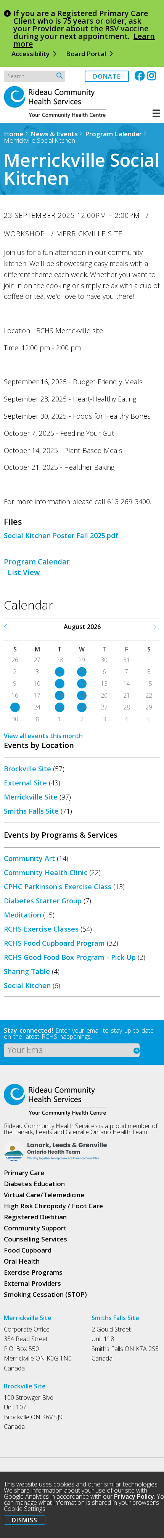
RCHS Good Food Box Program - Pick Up (70, 957)
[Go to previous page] (6, 626)
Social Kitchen (27, 985)
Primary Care (24, 1172)
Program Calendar (113, 133)
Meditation (22, 914)
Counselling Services (35, 1239)
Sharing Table (27, 971)
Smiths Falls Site (31, 811)
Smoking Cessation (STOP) (45, 1294)
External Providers (32, 1283)
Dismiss (24, 1520)
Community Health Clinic (45, 872)
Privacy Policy (134, 1496)
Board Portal (86, 53)
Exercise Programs (33, 1272)
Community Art (29, 858)
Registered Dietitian (35, 1216)
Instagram (152, 76)
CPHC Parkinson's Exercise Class (57, 886)
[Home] (59, 116)
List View (24, 572)
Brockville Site (27, 768)
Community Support (35, 1228)
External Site (25, 782)
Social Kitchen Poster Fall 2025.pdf (61, 535)
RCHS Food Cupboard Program (54, 943)
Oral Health (22, 1261)
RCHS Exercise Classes (41, 928)
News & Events (54, 133)
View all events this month (43, 736)
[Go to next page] (154, 626)
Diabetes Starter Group (43, 900)
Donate (107, 76)
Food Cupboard (27, 1250)
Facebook (140, 76)
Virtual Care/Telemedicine (44, 1194)
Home (13, 133)
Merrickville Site (31, 796)
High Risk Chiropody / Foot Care (53, 1205)
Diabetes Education (34, 1183)
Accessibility (30, 53)
